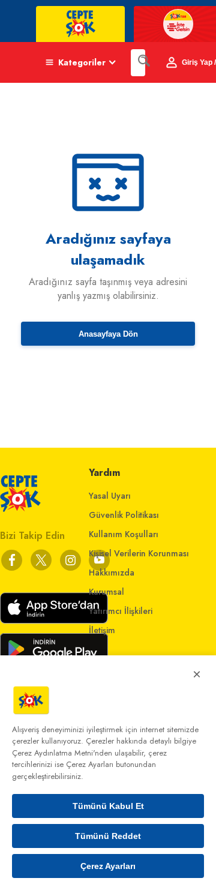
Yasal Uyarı (110, 496)
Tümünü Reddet (108, 836)
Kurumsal (106, 592)
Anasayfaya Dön (108, 333)
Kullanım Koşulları (123, 534)
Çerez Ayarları (108, 866)
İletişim (102, 630)
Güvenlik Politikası (124, 515)
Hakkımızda (111, 573)
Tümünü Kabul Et (108, 806)
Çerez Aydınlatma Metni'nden (62, 753)
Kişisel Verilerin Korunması (139, 553)
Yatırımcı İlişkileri (120, 611)
